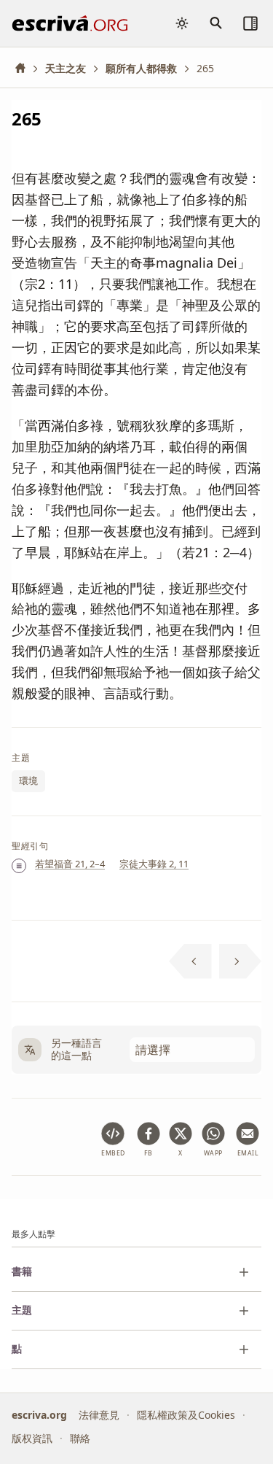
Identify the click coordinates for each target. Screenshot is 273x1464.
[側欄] (250, 23)
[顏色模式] (182, 23)
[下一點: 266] (240, 961)
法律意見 (99, 1415)
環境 (28, 781)
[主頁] (25, 68)
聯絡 (80, 1438)
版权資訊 (32, 1438)
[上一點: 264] (190, 961)
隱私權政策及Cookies (186, 1415)
